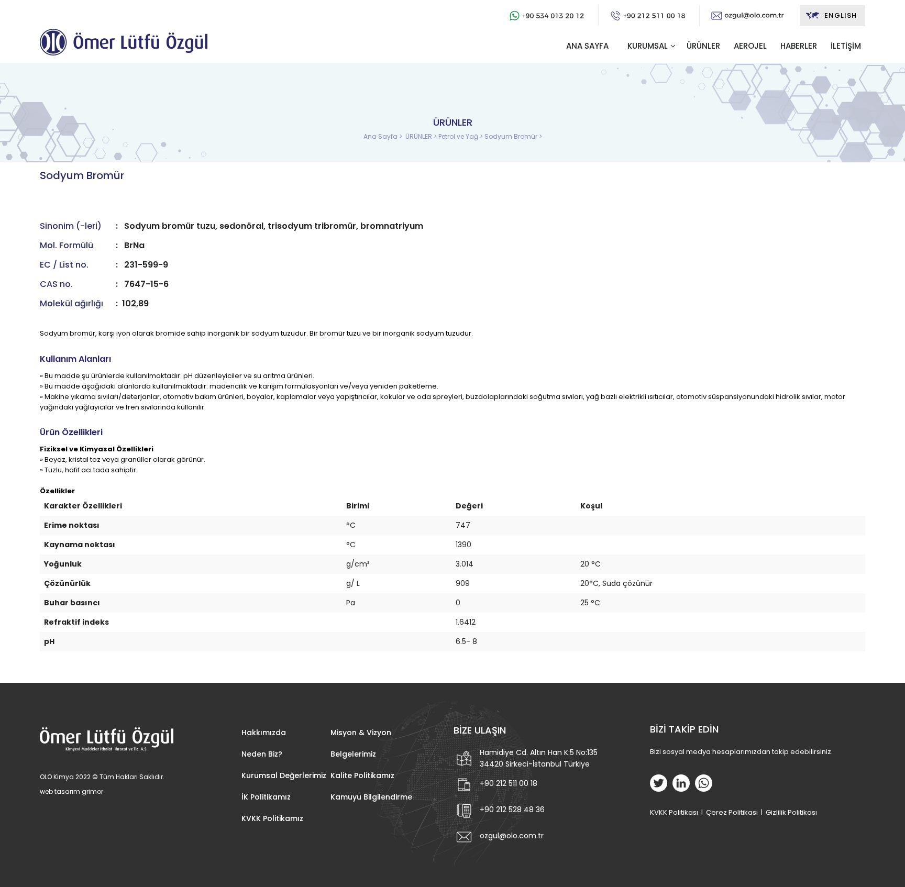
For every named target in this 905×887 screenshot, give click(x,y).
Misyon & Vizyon (360, 732)
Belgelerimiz (353, 754)
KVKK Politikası (674, 812)
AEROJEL (750, 45)
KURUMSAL (647, 45)
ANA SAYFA (587, 45)
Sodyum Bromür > (513, 136)
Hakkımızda (263, 732)
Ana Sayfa (381, 136)
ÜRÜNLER (703, 45)
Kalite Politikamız (362, 775)
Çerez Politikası (732, 812)
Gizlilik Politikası (791, 812)
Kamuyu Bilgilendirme (371, 797)
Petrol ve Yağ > (461, 136)
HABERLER (798, 45)
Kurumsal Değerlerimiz (283, 775)
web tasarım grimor (71, 791)
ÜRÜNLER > (421, 136)
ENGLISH (840, 15)
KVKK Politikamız (272, 818)
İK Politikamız (266, 797)
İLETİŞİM (846, 45)
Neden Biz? (261, 754)
